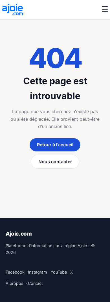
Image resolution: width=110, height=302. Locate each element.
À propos (14, 283)
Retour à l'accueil (55, 144)
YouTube (58, 272)
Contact (35, 283)
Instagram (37, 272)
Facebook (15, 272)
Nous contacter (55, 161)
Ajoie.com (19, 233)
